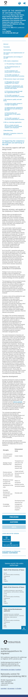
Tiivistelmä (6, 47)
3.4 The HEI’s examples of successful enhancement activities (14, 119)
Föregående (14, 517)
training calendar (17, 402)
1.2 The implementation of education (12, 67)
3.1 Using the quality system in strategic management (13, 104)
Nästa (14, 527)
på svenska (11, 688)
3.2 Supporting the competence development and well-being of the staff (14, 109)
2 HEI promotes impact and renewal (13, 79)
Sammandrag (7, 50)
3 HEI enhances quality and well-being (12, 100)
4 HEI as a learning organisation (12, 122)
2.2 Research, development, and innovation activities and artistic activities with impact (14, 87)
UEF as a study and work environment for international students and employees (13, 126)
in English (18, 688)
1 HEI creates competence (10, 61)
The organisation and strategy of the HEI (12, 57)
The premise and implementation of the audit (13, 53)
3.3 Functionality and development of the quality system (12, 114)
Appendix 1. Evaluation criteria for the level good (13, 134)
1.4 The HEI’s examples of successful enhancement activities (14, 75)
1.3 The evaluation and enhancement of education (12, 71)
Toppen (24, 628)
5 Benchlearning (8, 130)
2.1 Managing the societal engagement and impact (12, 82)
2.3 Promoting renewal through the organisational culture (13, 92)
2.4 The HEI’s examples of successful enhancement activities (14, 96)
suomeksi (3, 688)
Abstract (5, 44)
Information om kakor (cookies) (11, 669)
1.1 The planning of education (13, 64)
